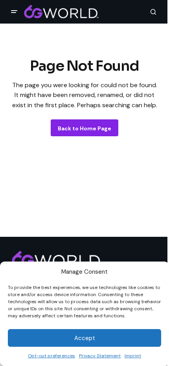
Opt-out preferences (51, 356)
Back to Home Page (84, 128)
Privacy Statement (100, 356)
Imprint (133, 356)
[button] (14, 11)
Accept (84, 338)
